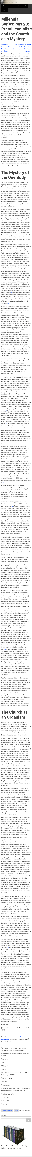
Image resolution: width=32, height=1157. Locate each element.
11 (3, 482)
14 (8, 948)
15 (23, 958)
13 (5, 649)
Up (16, 45)
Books (4, 10)
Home (4, 6)
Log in (16, 1110)
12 (12, 506)
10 (6, 424)
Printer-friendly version (7, 1110)
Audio (24, 6)
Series (18, 6)
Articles (11, 6)
